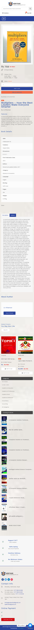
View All (5, 330)
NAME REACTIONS (15, 525)
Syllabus (13, 215)
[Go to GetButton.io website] (30, 628)
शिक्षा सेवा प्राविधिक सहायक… (16, 430)
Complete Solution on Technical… (19, 439)
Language (3, 355)
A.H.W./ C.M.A (5, 384)
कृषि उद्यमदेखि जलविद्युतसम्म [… (16, 516)
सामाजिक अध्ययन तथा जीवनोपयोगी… (17, 478)
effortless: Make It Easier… (17, 507)
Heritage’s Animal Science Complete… (20, 469)
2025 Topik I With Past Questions (8, 359)
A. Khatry (22, 366)
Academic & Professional (8, 391)
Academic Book (6, 394)
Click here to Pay (7, 619)
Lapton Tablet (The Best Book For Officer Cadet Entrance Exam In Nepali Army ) (25, 360)
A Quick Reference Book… (17, 497)
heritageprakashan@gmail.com (12, 602)
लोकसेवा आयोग (21, 355)
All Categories (5, 407)
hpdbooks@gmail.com (10, 604)
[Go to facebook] (30, 625)
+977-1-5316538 (19, 594)
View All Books (9, 313)
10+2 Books (5, 381)
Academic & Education (7, 388)
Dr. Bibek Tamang (7, 362)
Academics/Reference (7, 397)
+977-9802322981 (18, 592)
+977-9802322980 (18, 590)
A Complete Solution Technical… (19, 420)
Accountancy (5, 400)
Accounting (5, 404)
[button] (17, 92)
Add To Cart (17, 88)
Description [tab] (5, 215)
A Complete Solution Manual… (18, 460)
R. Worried (22, 364)
